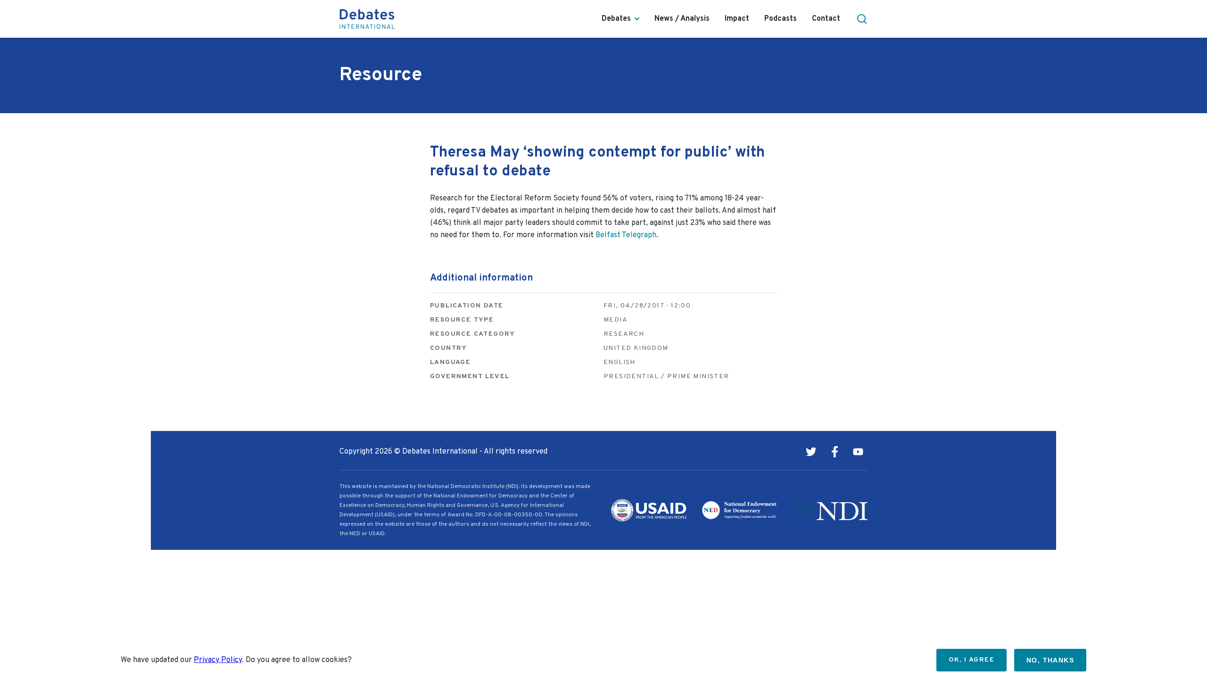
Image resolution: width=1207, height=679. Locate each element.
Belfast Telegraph (625, 235)
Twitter (811, 451)
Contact (826, 19)
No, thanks (1050, 660)
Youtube (858, 451)
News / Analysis (682, 19)
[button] (862, 19)
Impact (737, 19)
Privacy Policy (218, 660)
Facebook (834, 451)
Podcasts (780, 19)
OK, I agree (971, 660)
